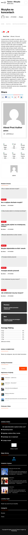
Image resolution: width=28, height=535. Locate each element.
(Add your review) (5, 341)
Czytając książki (6, 440)
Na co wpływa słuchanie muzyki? (11, 202)
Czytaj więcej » (20, 474)
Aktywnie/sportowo (7, 429)
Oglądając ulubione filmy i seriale (11, 433)
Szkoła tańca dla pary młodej (14, 468)
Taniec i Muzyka (13, 2)
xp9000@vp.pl (9, 134)
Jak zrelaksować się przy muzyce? (12, 293)
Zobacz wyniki (14, 448)
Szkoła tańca (11, 477)
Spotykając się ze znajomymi (10, 436)
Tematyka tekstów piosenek (10, 270)
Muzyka (21, 17)
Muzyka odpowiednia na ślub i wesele (13, 248)
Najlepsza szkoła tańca (9, 393)
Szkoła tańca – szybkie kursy (10, 377)
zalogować (9, 354)
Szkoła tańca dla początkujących (11, 388)
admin (7, 17)
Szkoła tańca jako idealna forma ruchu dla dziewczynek (16, 398)
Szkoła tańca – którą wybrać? (10, 382)
